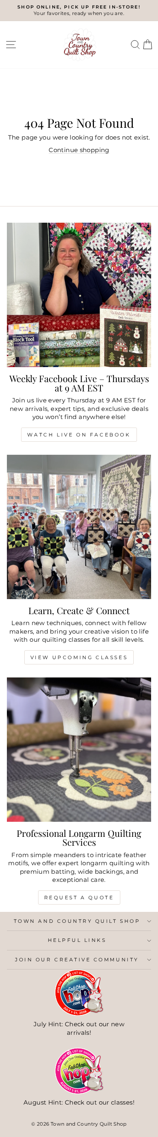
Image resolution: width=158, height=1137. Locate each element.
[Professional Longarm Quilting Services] (79, 749)
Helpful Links (77, 940)
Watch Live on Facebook (78, 435)
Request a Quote (79, 897)
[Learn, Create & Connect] (79, 527)
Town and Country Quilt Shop (77, 921)
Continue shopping (79, 150)
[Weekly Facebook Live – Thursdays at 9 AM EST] (79, 295)
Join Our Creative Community (77, 960)
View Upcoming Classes (79, 657)
